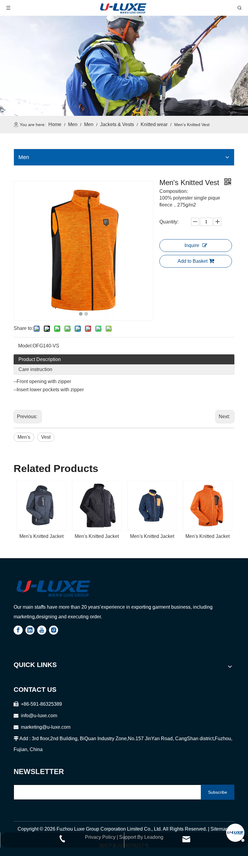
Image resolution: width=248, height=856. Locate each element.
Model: (25, 345)
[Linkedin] (29, 630)
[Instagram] (53, 630)
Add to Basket (192, 261)
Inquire (191, 245)
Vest (46, 437)
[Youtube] (41, 630)
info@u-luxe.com (39, 715)
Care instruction (35, 369)
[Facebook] (18, 630)
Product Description (39, 359)
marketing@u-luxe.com (42, 727)
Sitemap (219, 829)
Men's (24, 437)
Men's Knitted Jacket (41, 536)
